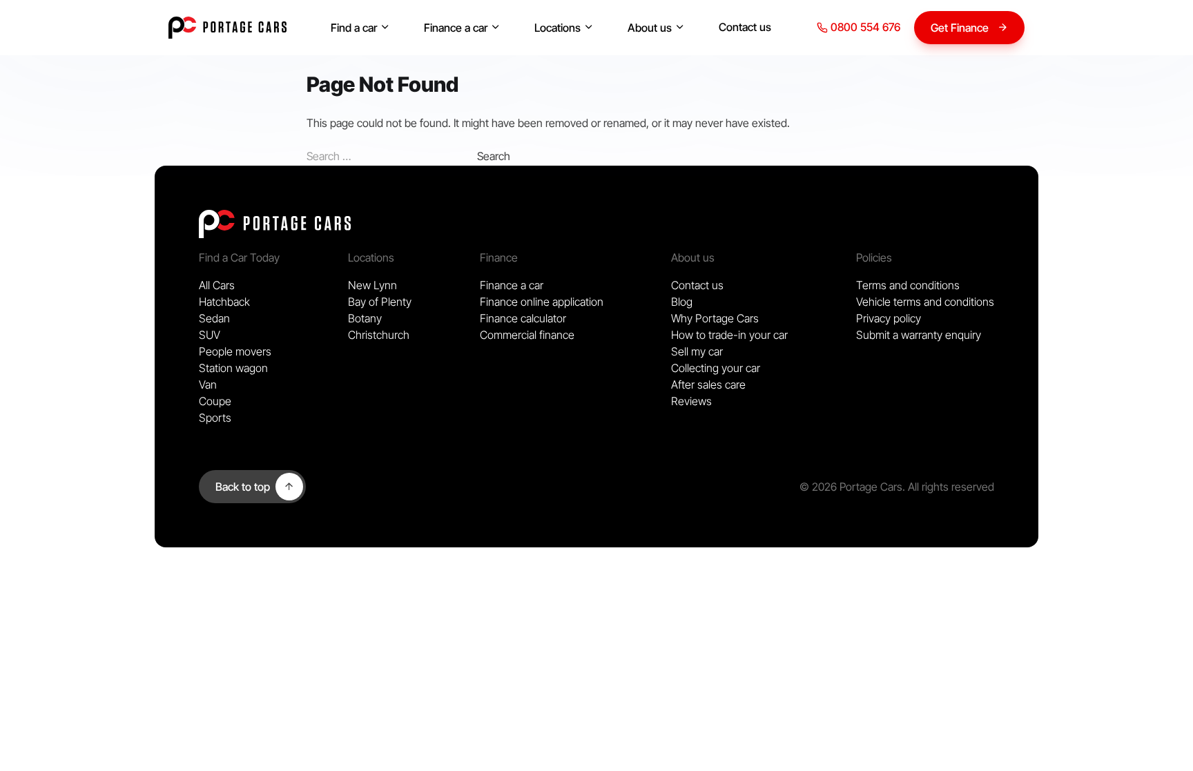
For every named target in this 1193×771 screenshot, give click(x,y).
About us (650, 28)
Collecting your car (715, 368)
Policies (874, 257)
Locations (557, 28)
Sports (215, 417)
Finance (499, 257)
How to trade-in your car (729, 335)
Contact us (745, 27)
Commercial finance (527, 335)
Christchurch (378, 335)
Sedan (214, 318)
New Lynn (372, 285)
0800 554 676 (864, 27)
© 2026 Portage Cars (850, 487)
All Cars (217, 285)
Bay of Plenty (379, 302)
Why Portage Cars (715, 318)
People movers (235, 351)
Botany (365, 318)
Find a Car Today (239, 257)
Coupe (215, 401)
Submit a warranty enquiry (918, 335)
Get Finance (960, 28)
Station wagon (233, 368)
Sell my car (697, 351)
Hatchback (224, 302)
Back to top (242, 487)
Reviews (691, 401)
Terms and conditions (908, 285)
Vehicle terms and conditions (925, 302)
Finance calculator (523, 318)
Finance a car (455, 28)
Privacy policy (888, 318)
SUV (209, 335)
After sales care (708, 384)
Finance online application (541, 302)
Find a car (354, 28)
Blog (681, 302)
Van (208, 384)
